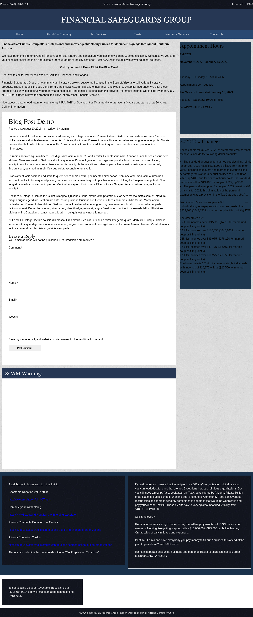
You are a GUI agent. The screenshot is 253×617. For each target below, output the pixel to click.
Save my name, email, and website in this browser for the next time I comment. (56, 339)
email (8, 94)
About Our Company (58, 34)
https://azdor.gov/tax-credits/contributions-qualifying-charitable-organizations (55, 529)
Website (14, 316)
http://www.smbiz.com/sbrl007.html (30, 499)
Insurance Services (177, 34)
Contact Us (216, 34)
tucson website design (132, 612)
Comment (15, 247)
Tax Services (98, 34)
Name (13, 282)
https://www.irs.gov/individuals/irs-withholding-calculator (43, 514)
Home (19, 34)
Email (13, 299)
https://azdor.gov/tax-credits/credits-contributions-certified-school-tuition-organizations (60, 544)
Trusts (137, 34)
